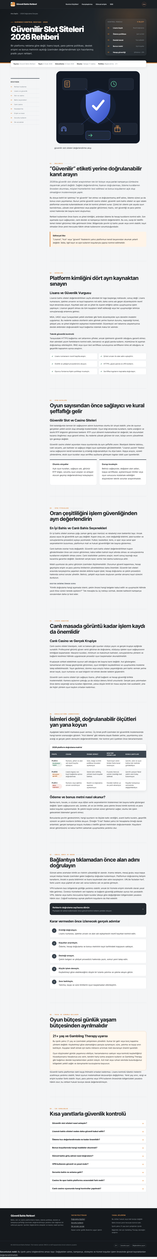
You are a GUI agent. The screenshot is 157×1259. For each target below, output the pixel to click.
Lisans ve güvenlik (20, 91)
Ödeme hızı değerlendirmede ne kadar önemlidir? (76, 1139)
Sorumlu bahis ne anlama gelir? (67, 1172)
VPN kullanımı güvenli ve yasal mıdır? (70, 1164)
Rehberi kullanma (20, 87)
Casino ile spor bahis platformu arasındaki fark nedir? (78, 1180)
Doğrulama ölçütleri (78, 1219)
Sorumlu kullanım (20, 118)
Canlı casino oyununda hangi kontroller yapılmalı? (76, 1188)
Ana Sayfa (14, 13)
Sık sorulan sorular (77, 1226)
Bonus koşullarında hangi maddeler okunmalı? (74, 1148)
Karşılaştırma (87, 4)
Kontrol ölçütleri (72, 4)
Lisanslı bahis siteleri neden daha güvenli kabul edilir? (78, 1131)
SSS (111, 4)
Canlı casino (18, 104)
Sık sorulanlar (19, 122)
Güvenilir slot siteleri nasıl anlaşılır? (69, 1123)
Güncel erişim (101, 4)
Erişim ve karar (19, 113)
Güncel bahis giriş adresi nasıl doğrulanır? (72, 1156)
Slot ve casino (19, 95)
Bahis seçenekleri (20, 100)
